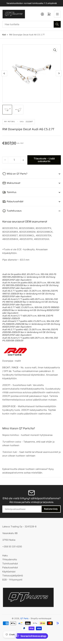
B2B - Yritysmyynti (12, 579)
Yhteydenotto (9, 559)
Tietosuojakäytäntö (12, 575)
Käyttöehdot (8, 571)
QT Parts (24, 618)
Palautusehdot (10, 567)
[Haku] (57, 24)
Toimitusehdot (10, 563)
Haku (5, 555)
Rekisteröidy (51, 508)
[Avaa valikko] (57, 14)
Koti (4, 34)
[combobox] (31, 24)
